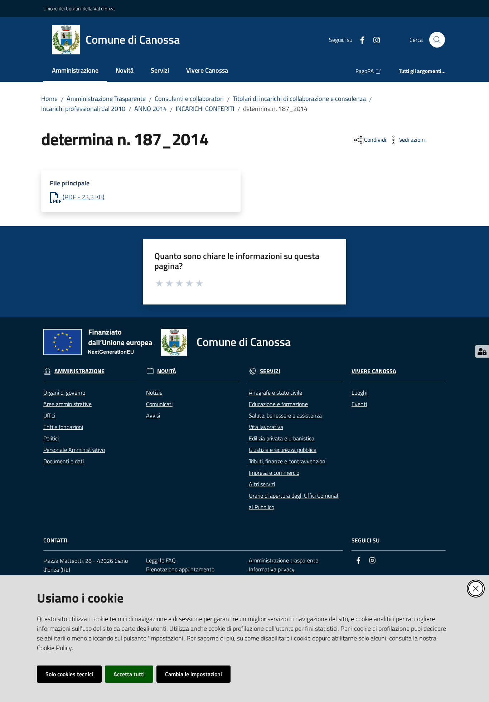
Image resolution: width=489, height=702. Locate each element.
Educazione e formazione (278, 404)
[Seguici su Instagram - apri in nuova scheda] (374, 39)
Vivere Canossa (374, 371)
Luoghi (359, 392)
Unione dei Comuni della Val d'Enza (79, 8)
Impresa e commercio (274, 472)
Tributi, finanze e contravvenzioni (287, 461)
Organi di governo (64, 392)
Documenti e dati (63, 461)
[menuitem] (75, 71)
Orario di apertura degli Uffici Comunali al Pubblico (294, 501)
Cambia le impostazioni (193, 674)
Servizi (270, 371)
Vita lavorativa (266, 427)
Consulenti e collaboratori (189, 98)
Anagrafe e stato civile (275, 392)
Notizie (154, 392)
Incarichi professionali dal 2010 (83, 108)
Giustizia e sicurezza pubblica (282, 449)
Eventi (359, 404)
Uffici (49, 415)
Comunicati (159, 404)
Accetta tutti (129, 674)
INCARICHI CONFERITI (205, 108)
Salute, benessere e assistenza (285, 415)
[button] (437, 39)
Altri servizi (262, 484)
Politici (51, 438)
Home (49, 98)
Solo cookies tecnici (69, 674)
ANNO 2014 (150, 108)
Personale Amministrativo (74, 449)
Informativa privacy (272, 569)
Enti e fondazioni (63, 427)
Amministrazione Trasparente (106, 98)
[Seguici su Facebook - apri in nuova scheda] (359, 39)
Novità (166, 371)
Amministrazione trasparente (283, 560)
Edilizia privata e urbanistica (281, 438)
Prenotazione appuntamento (180, 569)
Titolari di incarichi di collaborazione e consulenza (299, 98)
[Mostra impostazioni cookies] (482, 351)
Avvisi (153, 415)
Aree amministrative (67, 404)
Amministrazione (79, 371)
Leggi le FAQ (161, 560)
